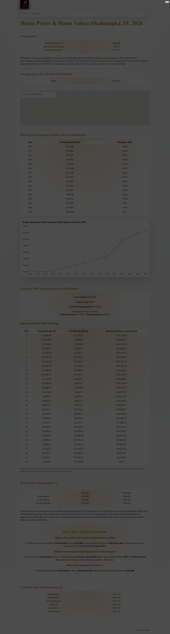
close (167, 2)
